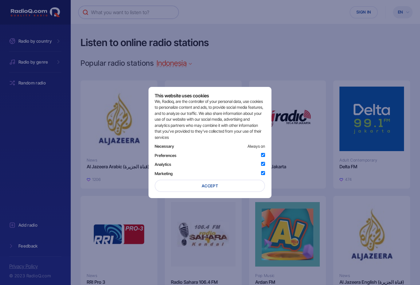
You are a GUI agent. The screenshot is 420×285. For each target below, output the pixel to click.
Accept (210, 185)
